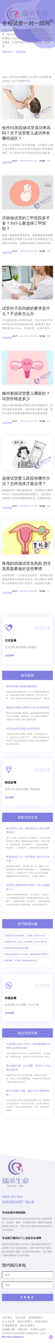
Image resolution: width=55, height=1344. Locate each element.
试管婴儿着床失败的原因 (26, 960)
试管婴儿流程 (37, 1329)
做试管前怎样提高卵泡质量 (16, 948)
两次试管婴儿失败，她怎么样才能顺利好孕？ (27, 1093)
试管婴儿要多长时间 (36, 935)
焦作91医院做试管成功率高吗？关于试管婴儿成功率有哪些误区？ (26, 133)
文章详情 (7, 162)
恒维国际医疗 (36, 1317)
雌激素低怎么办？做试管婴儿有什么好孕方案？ (27, 858)
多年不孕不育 (41, 942)
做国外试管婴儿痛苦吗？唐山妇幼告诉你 (27, 707)
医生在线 (20, 1317)
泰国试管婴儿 (25, 1321)
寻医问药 (22, 1329)
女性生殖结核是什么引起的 (16, 954)
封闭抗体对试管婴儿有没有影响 (23, 728)
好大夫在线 (8, 1321)
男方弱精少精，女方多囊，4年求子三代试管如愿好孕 (28, 1067)
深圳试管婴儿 (27, 1325)
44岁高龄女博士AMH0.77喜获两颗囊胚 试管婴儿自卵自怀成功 (28, 1046)
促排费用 (29, 942)
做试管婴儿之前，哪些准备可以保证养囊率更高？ (27, 830)
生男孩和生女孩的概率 (14, 935)
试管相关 (21, 51)
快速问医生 (41, 1321)
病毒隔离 (8, 960)
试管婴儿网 (8, 1329)
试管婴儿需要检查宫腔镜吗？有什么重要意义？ (27, 887)
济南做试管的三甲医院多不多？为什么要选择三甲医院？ (26, 223)
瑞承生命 (7, 51)
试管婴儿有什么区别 (13, 942)
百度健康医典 (9, 1325)
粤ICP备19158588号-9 (13, 1337)
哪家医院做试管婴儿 (40, 954)
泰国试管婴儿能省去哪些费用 (21, 686)
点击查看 (9, 655)
